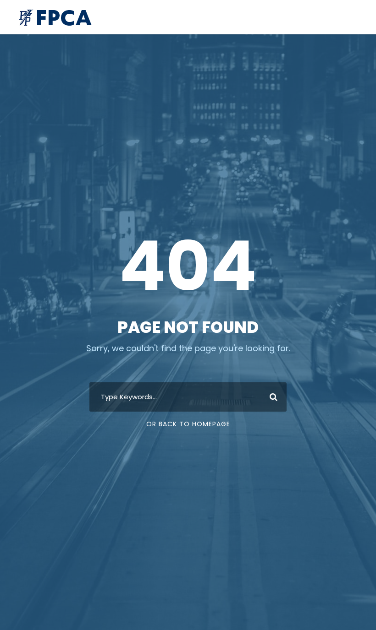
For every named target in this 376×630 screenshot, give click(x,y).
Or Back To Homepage (188, 424)
